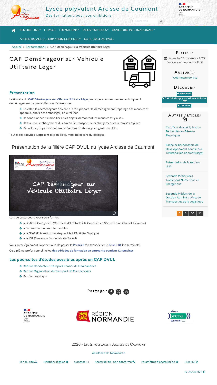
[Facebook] (111, 291)
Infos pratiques (95, 30)
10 (192, 213)
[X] (118, 291)
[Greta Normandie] (179, 316)
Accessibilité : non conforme (113, 362)
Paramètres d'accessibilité (158, 362)
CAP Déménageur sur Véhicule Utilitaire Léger (185, 99)
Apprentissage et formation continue (49, 39)
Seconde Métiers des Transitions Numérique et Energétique (182, 180)
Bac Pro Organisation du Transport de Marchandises (57, 271)
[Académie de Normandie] (34, 315)
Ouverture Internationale (132, 30)
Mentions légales (54, 362)
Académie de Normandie (108, 353)
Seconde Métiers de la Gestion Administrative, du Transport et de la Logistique (184, 197)
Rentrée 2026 (29, 30)
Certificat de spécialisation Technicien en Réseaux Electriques (183, 131)
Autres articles (184, 115)
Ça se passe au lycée (99, 39)
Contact (80, 362)
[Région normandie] (105, 316)
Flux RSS (190, 362)
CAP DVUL (185, 105)
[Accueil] (13, 30)
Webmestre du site (184, 77)
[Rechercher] (161, 21)
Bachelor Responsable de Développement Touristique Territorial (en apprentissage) (184, 149)
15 (200, 213)
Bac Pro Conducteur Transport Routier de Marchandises (59, 266)
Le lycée (50, 30)
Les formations (36, 47)
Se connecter (194, 372)
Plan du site (27, 362)
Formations (68, 30)
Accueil (17, 47)
